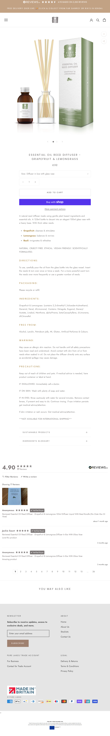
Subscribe (17, 643)
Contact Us (65, 636)
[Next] (62, 141)
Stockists (64, 631)
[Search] (97, 19)
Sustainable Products (36, 432)
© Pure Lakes (14, 697)
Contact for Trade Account (19, 666)
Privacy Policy (67, 671)
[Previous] (47, 141)
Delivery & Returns (69, 661)
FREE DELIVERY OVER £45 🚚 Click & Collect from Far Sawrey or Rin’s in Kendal (55, 8)
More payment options (55, 209)
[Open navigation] (6, 20)
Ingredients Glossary (36, 441)
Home (63, 621)
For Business (13, 661)
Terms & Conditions (70, 666)
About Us (65, 626)
